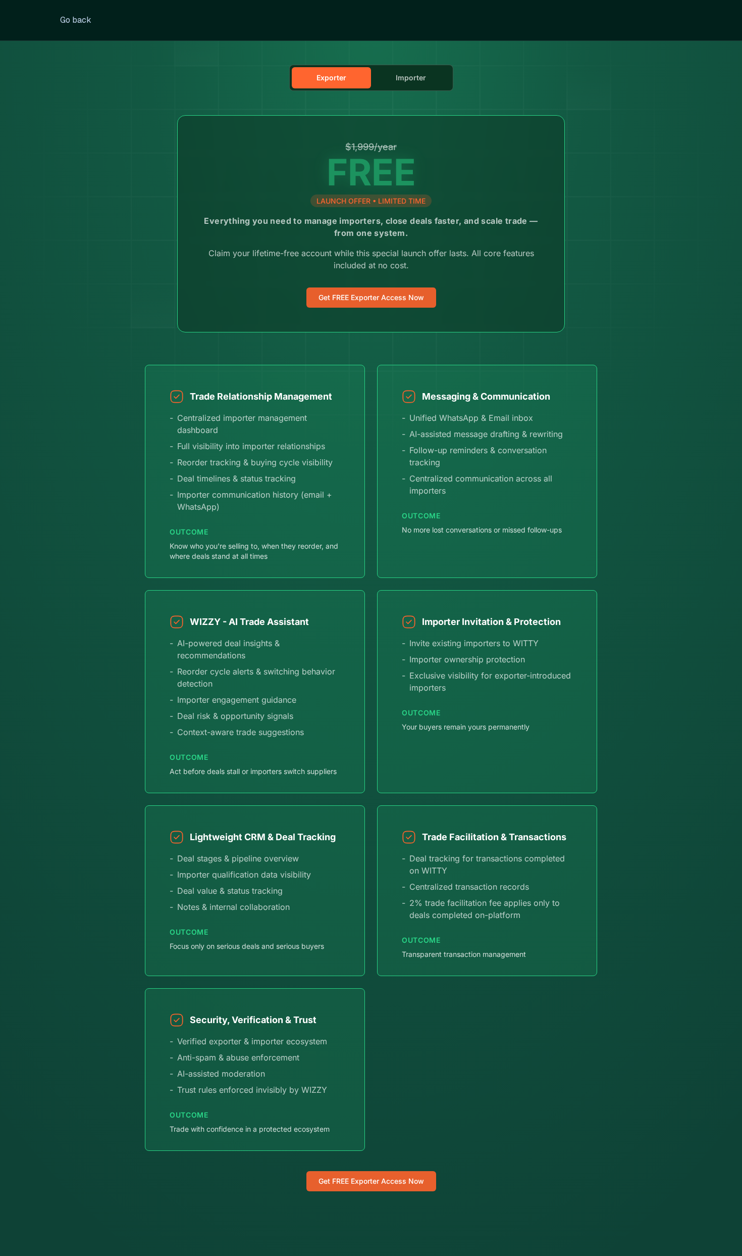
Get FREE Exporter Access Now (371, 297)
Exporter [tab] (331, 77)
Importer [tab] (411, 77)
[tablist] (371, 78)
